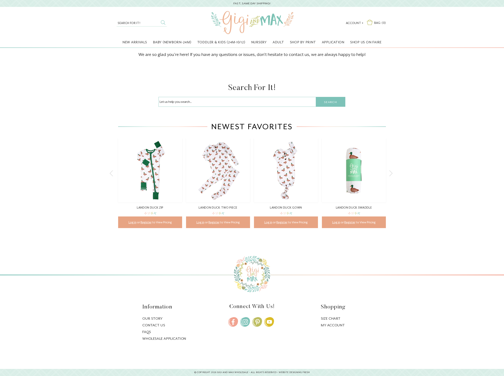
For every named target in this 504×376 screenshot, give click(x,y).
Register (146, 222)
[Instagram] (245, 322)
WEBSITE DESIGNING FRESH (294, 372)
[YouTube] (269, 322)
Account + (354, 23)
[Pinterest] (257, 322)
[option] (150, 186)
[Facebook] (233, 322)
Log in (132, 222)
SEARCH (330, 102)
